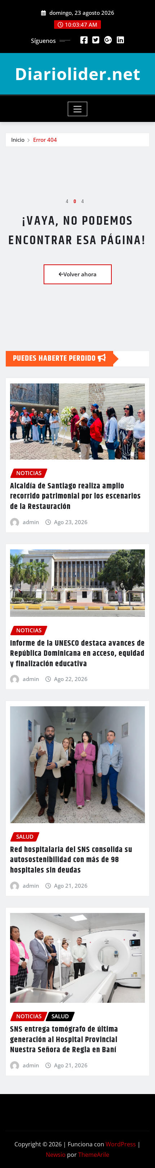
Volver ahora (80, 274)
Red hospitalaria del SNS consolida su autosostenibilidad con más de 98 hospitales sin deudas (71, 860)
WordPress (121, 1144)
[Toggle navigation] (78, 109)
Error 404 (45, 139)
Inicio (18, 139)
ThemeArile (93, 1155)
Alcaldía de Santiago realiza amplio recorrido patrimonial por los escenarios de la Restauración (75, 496)
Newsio (56, 1155)
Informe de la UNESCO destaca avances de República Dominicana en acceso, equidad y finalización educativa (77, 653)
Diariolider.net (78, 73)
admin (31, 522)
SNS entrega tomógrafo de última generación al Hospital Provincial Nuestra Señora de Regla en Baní (64, 1039)
